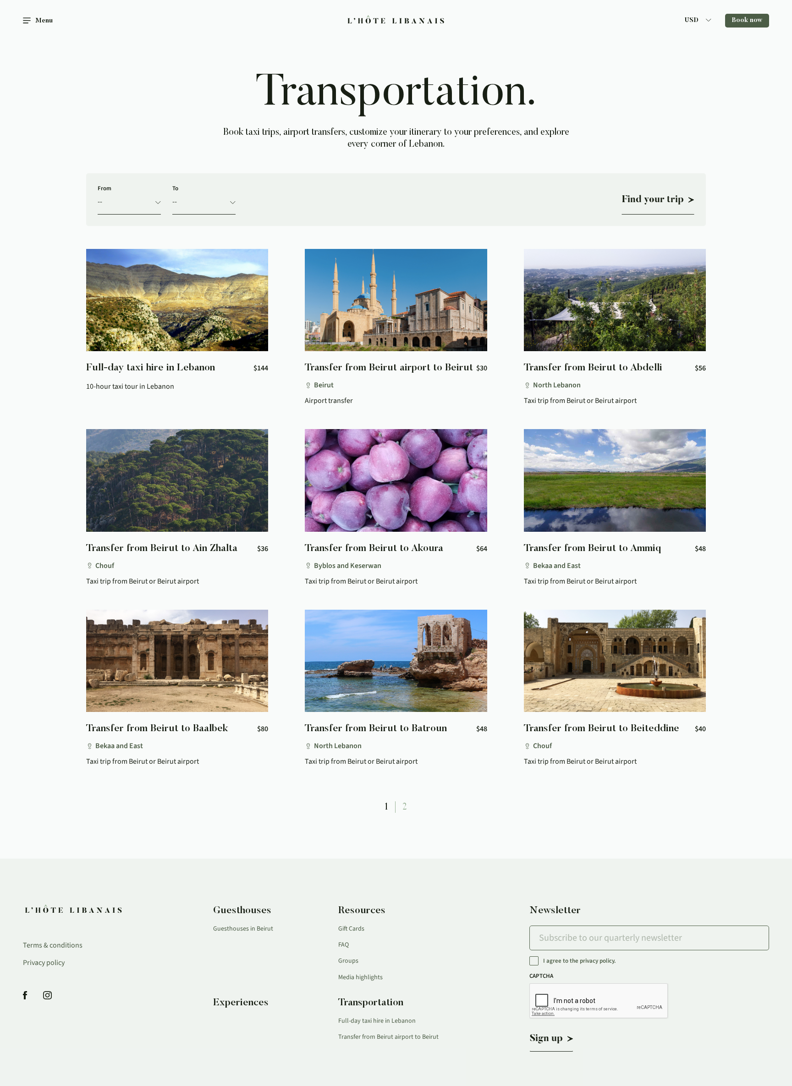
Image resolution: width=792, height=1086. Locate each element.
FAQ (343, 944)
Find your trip (653, 199)
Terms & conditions (52, 945)
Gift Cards (351, 928)
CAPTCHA (541, 976)
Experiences (241, 1003)
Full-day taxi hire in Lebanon (377, 1020)
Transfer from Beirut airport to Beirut (388, 1037)
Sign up (546, 1038)
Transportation (370, 1003)
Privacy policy (44, 963)
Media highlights (360, 977)
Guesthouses (242, 911)
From (104, 188)
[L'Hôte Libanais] (396, 21)
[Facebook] (25, 996)
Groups (348, 960)
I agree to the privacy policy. (579, 961)
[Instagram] (47, 996)
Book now (747, 20)
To (175, 188)
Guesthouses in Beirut (243, 928)
